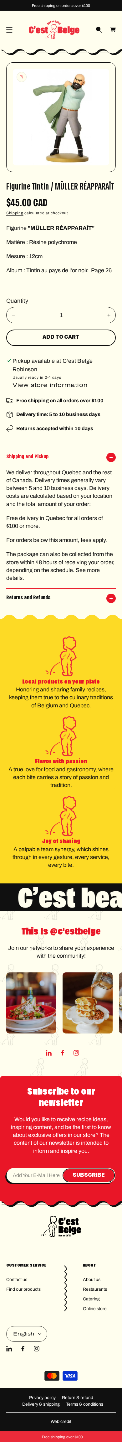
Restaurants (95, 1289)
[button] (9, 30)
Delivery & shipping (41, 1404)
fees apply (93, 540)
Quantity (17, 301)
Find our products (23, 1289)
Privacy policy (42, 1397)
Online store (95, 1308)
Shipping (14, 213)
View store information (50, 385)
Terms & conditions (84, 1404)
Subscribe (89, 1175)
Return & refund (77, 1397)
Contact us (16, 1279)
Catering (91, 1299)
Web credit (61, 1421)
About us (91, 1279)
